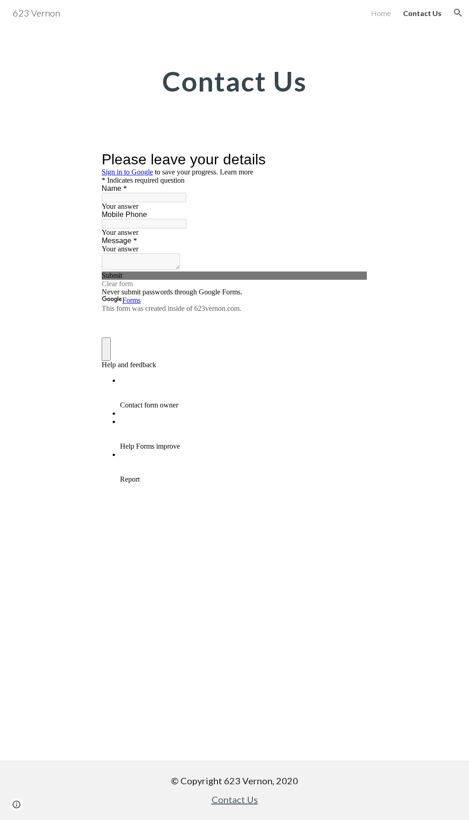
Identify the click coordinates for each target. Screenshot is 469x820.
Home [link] (381, 13)
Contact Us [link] (422, 13)
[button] (458, 13)
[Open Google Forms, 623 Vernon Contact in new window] (353, 159)
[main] (234, 81)
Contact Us (235, 799)
